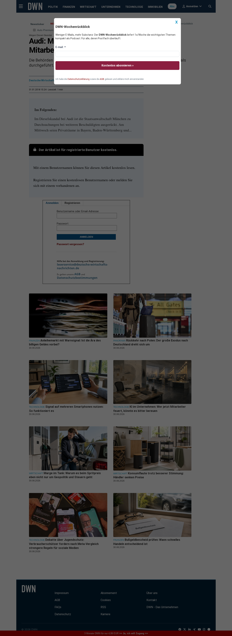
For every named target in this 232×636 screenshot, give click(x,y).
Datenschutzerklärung (79, 79)
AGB (102, 79)
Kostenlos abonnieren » (118, 65)
